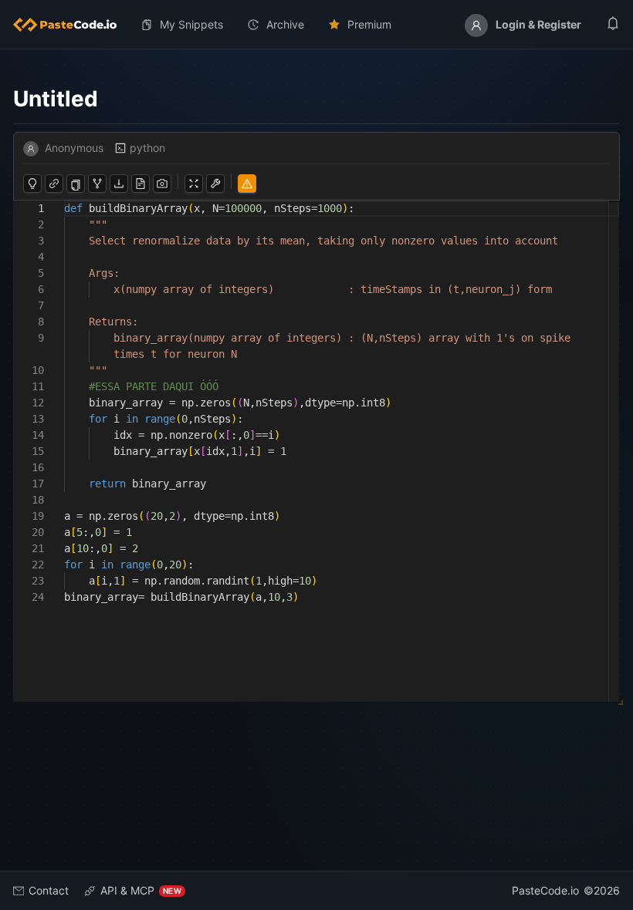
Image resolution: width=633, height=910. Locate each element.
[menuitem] (71, 24)
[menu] (316, 24)
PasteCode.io (545, 890)
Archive (285, 24)
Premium (369, 24)
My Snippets (191, 24)
